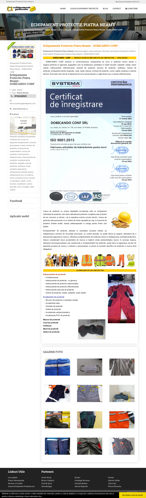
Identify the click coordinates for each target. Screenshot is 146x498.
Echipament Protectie (33, 30)
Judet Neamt (51, 30)
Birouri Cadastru (47, 480)
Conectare (132, 8)
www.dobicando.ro (19, 109)
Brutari (77, 477)
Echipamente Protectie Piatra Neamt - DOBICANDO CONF (80, 46)
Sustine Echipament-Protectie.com (21, 486)
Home (63, 8)
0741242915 (20, 96)
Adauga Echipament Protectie (128, 2)
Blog (105, 8)
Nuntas (111, 477)
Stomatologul (46, 486)
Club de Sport (46, 483)
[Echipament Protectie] (21, 8)
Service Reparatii (81, 486)
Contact (117, 8)
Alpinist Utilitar (114, 480)
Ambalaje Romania (82, 480)
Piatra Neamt (65, 30)
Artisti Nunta (46, 477)
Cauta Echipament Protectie (84, 8)
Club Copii (112, 483)
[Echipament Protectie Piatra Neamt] (23, 51)
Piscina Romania (114, 486)
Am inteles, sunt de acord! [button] (132, 495)
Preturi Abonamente (16, 480)
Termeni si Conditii (15, 483)
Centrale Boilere (81, 483)
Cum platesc (13, 477)
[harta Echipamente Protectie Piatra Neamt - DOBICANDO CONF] (23, 126)
